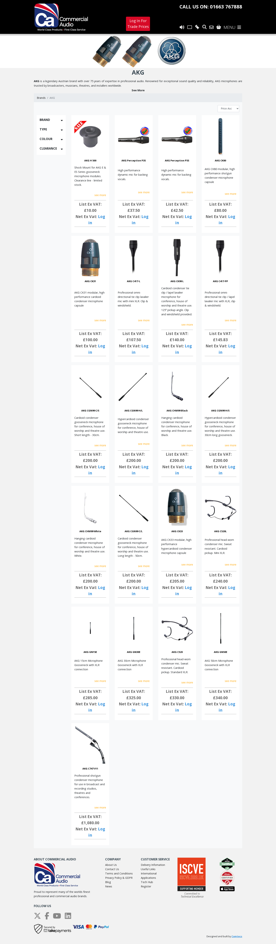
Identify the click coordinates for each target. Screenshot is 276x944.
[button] (138, 90)
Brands (41, 98)
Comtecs (237, 936)
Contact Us (112, 869)
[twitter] (37, 915)
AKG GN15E (90, 652)
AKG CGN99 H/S (220, 410)
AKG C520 (177, 652)
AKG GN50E (220, 652)
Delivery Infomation (153, 865)
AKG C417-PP (220, 281)
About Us (111, 865)
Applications (148, 878)
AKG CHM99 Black (177, 410)
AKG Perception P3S (133, 160)
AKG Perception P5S (177, 160)
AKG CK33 (177, 531)
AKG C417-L (133, 281)
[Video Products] (190, 27)
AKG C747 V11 (90, 768)
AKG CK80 (220, 160)
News (108, 886)
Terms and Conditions (119, 873)
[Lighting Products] (197, 27)
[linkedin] (68, 915)
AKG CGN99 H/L (133, 410)
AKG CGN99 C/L (134, 531)
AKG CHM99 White (90, 531)
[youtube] (57, 915)
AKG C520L (220, 531)
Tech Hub (147, 882)
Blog (108, 882)
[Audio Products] (182, 27)
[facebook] (47, 915)
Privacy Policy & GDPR (119, 878)
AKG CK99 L (177, 281)
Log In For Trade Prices (138, 23)
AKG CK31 (90, 281)
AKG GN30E (133, 652)
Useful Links (148, 869)
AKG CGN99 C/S (90, 410)
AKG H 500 (90, 160)
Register (146, 886)
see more (100, 195)
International (149, 873)
